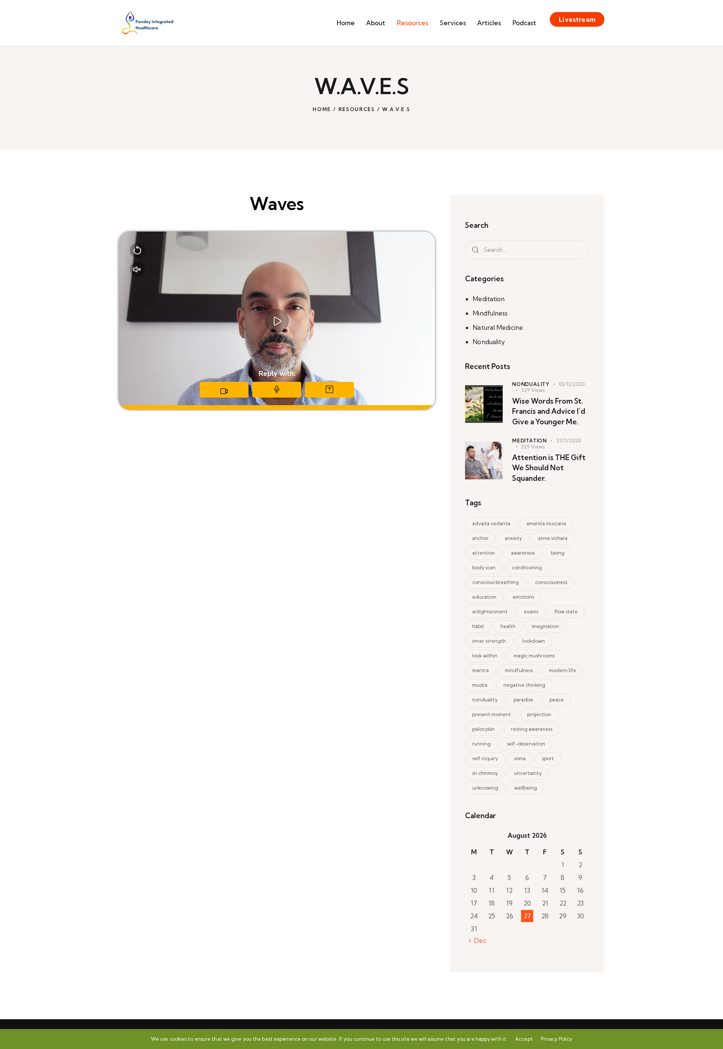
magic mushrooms (534, 656)
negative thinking (524, 685)
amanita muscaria (546, 523)
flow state (566, 611)
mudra (479, 685)
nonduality (484, 700)
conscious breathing (495, 582)
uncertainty (527, 773)
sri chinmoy (485, 773)
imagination (545, 626)
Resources (357, 109)
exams (531, 611)
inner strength (489, 641)
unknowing (485, 788)
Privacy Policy (556, 1039)
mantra (480, 670)
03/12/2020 (571, 384)
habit (478, 626)
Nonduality (489, 342)
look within (484, 656)
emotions (523, 597)
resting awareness (531, 729)
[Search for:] (527, 249)
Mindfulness (490, 313)
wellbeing (525, 788)
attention (483, 553)
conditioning (527, 567)
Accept (524, 1039)
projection (539, 714)
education (484, 597)
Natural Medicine (498, 327)
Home (322, 109)
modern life (562, 670)
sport (548, 758)
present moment (491, 714)
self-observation (526, 744)
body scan (484, 567)
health (508, 626)
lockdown (533, 641)
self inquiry (485, 758)
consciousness (551, 582)
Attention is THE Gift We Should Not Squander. (549, 468)
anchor (480, 538)
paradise (523, 700)
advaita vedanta (491, 523)
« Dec (478, 940)
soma (520, 758)
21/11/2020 (568, 441)
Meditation (489, 299)
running (481, 744)
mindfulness (519, 670)
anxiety (513, 538)
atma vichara (552, 538)
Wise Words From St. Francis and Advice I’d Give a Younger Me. (548, 411)
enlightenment (490, 611)
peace (556, 700)
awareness (523, 553)
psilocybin (483, 729)
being (557, 553)
